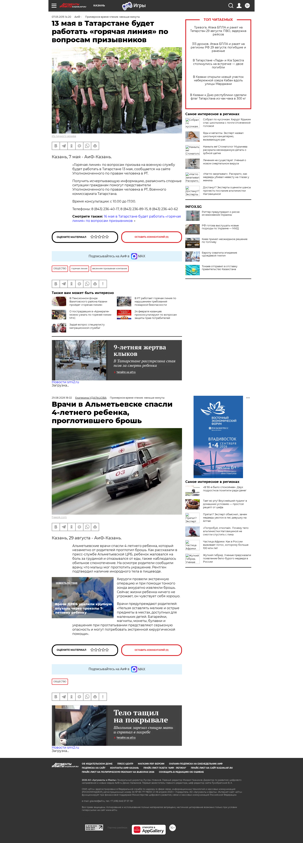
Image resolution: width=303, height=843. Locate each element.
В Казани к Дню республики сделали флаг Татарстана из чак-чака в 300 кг (218, 96)
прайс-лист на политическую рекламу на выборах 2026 (118, 772)
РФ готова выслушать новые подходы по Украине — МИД (220, 227)
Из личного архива (64, 136)
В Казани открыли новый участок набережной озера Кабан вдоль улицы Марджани (218, 80)
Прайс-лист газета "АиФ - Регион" (164, 768)
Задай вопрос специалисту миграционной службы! (87, 326)
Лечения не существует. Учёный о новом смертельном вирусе (224, 162)
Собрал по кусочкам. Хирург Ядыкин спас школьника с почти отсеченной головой (227, 123)
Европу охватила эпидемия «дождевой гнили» (219, 254)
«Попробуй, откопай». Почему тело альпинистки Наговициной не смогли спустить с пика (226, 531)
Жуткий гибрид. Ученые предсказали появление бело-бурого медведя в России (227, 558)
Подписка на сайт (93, 768)
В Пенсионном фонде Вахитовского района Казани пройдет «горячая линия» (88, 301)
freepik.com (59, 517)
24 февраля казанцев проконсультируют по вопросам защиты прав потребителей (156, 315)
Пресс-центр (125, 763)
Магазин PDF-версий (151, 763)
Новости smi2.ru (65, 382)
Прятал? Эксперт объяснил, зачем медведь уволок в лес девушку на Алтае (225, 517)
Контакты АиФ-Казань (124, 768)
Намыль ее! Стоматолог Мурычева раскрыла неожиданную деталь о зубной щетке (225, 150)
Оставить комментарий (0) (152, 237)
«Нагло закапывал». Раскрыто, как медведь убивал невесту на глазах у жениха (226, 177)
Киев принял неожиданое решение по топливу (224, 241)
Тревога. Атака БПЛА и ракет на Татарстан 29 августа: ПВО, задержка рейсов (218, 31)
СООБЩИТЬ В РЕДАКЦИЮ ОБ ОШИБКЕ (181, 772)
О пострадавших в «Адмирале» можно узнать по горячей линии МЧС (90, 315)
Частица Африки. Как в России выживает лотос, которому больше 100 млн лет (225, 545)
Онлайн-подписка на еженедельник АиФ (196, 763)
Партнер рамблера (117, 827)
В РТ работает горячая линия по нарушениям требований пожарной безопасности (155, 301)
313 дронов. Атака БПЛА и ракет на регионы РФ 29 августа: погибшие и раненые (218, 47)
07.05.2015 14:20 (61, 16)
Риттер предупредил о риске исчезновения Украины (221, 213)
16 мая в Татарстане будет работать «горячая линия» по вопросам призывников (126, 218)
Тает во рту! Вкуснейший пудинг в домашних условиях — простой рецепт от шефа (225, 504)
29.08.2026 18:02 (62, 397)
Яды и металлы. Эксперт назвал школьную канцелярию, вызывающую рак (223, 136)
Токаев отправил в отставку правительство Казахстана (219, 268)
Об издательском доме (97, 763)
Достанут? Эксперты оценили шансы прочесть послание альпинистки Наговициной (227, 191)
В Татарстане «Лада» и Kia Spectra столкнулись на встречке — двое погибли (218, 64)
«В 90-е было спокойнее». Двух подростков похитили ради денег (225, 489)
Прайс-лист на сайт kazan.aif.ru (212, 768)
